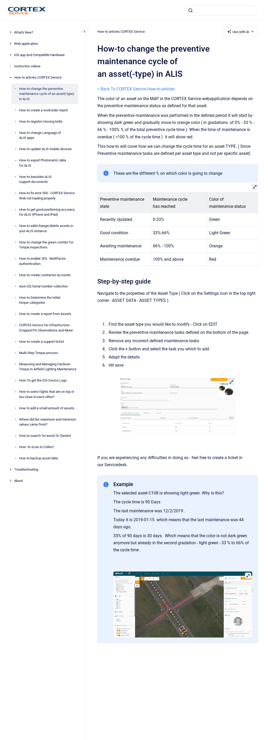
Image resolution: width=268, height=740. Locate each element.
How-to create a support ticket (41, 342)
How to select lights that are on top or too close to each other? (46, 394)
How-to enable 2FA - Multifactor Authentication (42, 261)
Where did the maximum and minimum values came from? (47, 422)
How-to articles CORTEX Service (38, 77)
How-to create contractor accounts (45, 275)
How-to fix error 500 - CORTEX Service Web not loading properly (47, 195)
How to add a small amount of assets (46, 408)
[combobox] (221, 10)
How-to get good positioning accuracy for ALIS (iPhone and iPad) (47, 212)
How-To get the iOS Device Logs (43, 380)
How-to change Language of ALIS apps (40, 135)
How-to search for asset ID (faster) (45, 436)
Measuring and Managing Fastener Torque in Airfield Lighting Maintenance (47, 366)
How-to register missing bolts (41, 121)
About (18, 481)
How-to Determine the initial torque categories (39, 300)
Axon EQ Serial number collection (43, 286)
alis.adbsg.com (164, 10)
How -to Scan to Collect (36, 447)
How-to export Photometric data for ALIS (42, 162)
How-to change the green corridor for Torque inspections (46, 244)
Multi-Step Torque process (38, 353)
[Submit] (190, 10)
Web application (26, 44)
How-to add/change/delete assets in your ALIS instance (46, 228)
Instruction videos (27, 66)
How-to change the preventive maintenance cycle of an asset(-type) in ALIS (46, 94)
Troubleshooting (26, 469)
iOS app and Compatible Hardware (39, 55)
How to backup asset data (38, 458)
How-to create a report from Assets (45, 314)
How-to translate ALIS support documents (35, 179)
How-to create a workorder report (43, 110)
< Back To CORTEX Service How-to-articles (136, 88)
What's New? (23, 32)
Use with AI (240, 32)
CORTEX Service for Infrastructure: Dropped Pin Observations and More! (46, 327)
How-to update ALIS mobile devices (45, 149)
